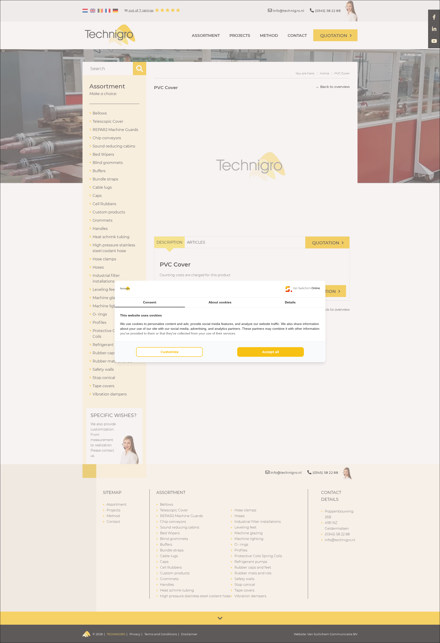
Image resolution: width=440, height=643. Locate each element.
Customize (170, 352)
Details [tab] (290, 302)
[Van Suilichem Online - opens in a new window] (303, 289)
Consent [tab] (149, 302)
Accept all (270, 352)
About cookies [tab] (220, 302)
